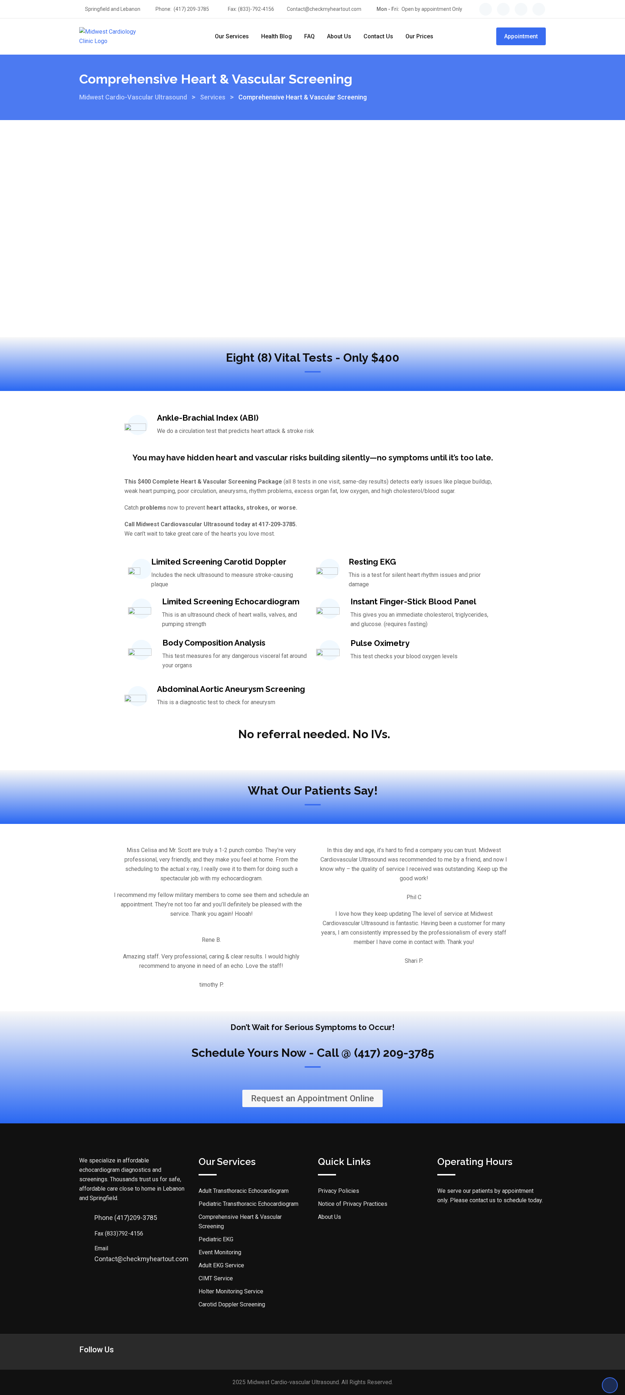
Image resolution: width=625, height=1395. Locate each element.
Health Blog (276, 36)
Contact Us (378, 36)
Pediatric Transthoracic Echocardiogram (248, 1203)
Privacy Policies (338, 1190)
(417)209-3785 (125, 1217)
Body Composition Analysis (213, 642)
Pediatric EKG (216, 1239)
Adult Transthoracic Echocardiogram (244, 1190)
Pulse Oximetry (379, 643)
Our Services (232, 36)
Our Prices (419, 36)
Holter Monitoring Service (231, 1291)
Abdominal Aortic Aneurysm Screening (231, 689)
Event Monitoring (220, 1252)
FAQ (309, 36)
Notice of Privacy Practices (352, 1203)
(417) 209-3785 (191, 9)
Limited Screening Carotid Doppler (218, 561)
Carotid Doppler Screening (232, 1304)
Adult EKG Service (221, 1265)
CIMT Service (216, 1278)
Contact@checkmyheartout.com (324, 9)
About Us (339, 36)
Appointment (521, 36)
